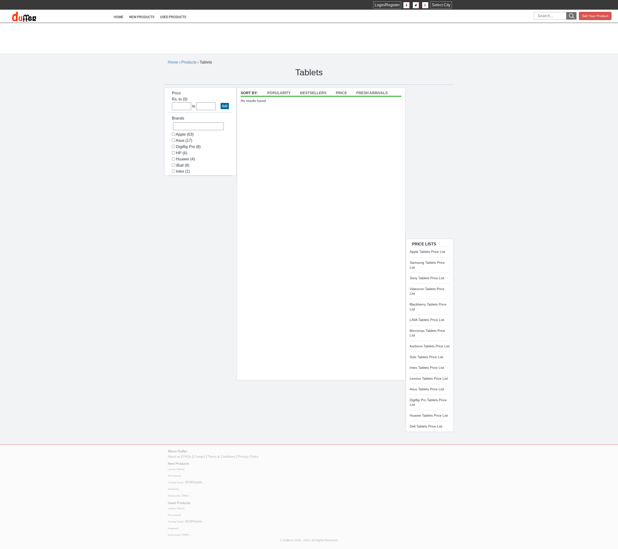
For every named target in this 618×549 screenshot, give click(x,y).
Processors (174, 475)
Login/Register (387, 5)
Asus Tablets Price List (427, 389)
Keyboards (174, 495)
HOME (118, 17)
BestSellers (313, 93)
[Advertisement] (305, 35)
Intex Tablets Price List (427, 368)
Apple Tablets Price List (427, 252)
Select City (441, 5)
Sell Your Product (595, 16)
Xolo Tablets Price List (426, 357)
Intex (185, 495)
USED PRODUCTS (173, 17)
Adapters (173, 489)
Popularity (279, 93)
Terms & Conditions (221, 456)
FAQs (187, 456)
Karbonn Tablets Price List (429, 346)
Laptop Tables (176, 469)
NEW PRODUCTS (141, 17)
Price (341, 93)
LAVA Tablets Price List (427, 320)
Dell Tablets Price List (426, 426)
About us (174, 456)
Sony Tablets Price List (427, 278)
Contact (199, 456)
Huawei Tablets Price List (429, 415)
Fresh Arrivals (372, 93)
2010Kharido (193, 482)
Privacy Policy (248, 456)
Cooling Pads (175, 482)
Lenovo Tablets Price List (429, 378)
